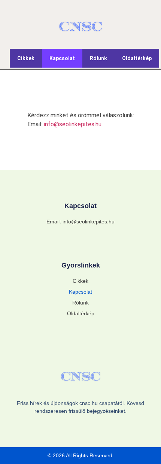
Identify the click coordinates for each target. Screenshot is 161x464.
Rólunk (98, 58)
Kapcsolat (62, 58)
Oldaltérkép (137, 58)
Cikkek (25, 58)
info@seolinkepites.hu (72, 124)
